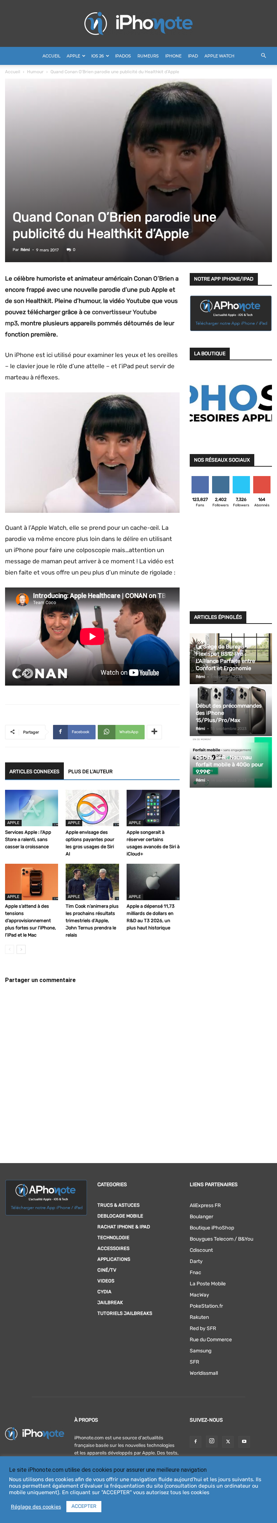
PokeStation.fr (206, 1306)
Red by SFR (203, 1328)
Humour (35, 71)
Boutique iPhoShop (212, 1228)
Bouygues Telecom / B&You (221, 1239)
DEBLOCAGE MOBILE (120, 1216)
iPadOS (123, 55)
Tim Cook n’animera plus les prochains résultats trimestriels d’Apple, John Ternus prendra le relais (92, 920)
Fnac (195, 1272)
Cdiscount (201, 1250)
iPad (193, 55)
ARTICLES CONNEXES (34, 772)
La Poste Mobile (208, 1284)
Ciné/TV (106, 1270)
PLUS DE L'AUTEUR (90, 772)
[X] (228, 1442)
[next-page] (21, 949)
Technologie (113, 1237)
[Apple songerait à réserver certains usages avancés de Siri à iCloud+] (153, 808)
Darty (196, 1261)
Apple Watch (219, 55)
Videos (105, 1281)
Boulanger (201, 1217)
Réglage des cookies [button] (36, 1507)
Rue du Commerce (211, 1340)
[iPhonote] (138, 23)
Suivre (221, 478)
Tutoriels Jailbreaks (124, 1313)
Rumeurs (148, 55)
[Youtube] (244, 1442)
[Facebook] (195, 1442)
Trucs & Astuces (118, 1205)
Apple (73, 55)
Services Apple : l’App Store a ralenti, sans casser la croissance (28, 839)
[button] (263, 56)
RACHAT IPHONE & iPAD (123, 1226)
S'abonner (262, 478)
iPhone (173, 55)
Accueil (51, 55)
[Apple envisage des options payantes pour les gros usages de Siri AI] (92, 808)
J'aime (200, 478)
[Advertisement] (231, 561)
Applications (113, 1259)
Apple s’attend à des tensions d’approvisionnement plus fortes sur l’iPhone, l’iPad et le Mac (30, 920)
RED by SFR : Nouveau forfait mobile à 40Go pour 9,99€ (229, 764)
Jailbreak (110, 1302)
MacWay (199, 1295)
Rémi (25, 249)
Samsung (200, 1351)
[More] (154, 732)
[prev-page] (9, 949)
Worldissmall (204, 1373)
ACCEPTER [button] (83, 1506)
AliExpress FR (205, 1205)
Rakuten (199, 1317)
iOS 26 (97, 55)
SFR (194, 1362)
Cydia (104, 1291)
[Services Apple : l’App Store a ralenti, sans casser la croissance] (31, 808)
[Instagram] (211, 1441)
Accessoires (113, 1248)
